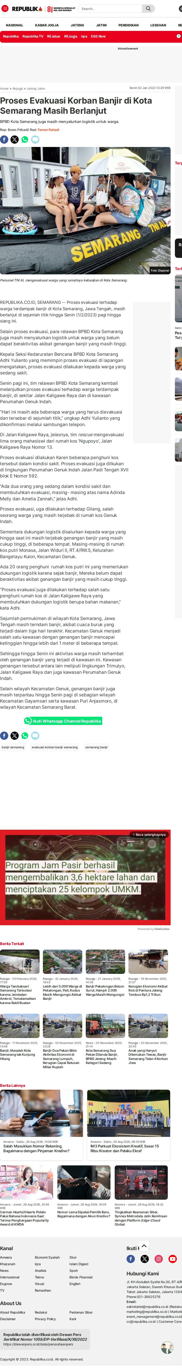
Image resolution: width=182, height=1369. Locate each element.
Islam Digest (78, 1264)
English (74, 1284)
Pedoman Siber (80, 1312)
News (4, 1271)
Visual (39, 1284)
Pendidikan (128, 25)
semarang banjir (96, 747)
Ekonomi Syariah (47, 1257)
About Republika (12, 1312)
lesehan (158, 25)
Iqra (38, 1264)
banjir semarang (13, 747)
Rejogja (18, 88)
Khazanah (7, 1264)
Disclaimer (8, 1319)
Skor (72, 1257)
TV (2, 1290)
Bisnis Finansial (80, 1277)
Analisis (40, 1271)
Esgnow (6, 1284)
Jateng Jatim (36, 88)
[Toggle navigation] (5, 8)
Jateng (77, 25)
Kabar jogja (47, 25)
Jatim (101, 25)
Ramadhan (43, 1290)
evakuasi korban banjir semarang (55, 747)
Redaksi (41, 1312)
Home (4, 88)
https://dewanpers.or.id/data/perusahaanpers (38, 1344)
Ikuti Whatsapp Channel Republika (67, 721)
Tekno (39, 1277)
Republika (11, 36)
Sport (73, 1271)
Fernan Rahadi (48, 130)
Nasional (14, 25)
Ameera (6, 1257)
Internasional (9, 1277)
